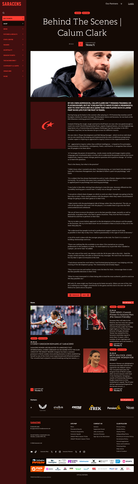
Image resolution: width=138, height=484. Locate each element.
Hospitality (7, 50)
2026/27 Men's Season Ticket (79, 436)
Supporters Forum (99, 429)
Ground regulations (123, 441)
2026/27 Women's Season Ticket (80, 439)
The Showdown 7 (9, 60)
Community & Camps (11, 66)
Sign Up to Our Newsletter (102, 436)
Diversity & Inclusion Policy (125, 436)
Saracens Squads (76, 434)
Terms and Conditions (123, 444)
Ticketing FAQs (121, 446)
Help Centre (120, 449)
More (5, 76)
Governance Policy (122, 439)
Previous (75, 295)
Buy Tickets (7, 18)
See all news (127, 302)
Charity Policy (121, 431)
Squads (6, 45)
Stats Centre (8, 39)
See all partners (125, 400)
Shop (5, 24)
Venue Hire (7, 71)
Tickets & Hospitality (77, 431)
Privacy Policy (121, 427)
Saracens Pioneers (99, 434)
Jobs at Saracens (99, 431)
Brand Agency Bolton (45, 477)
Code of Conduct (122, 451)
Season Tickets (9, 55)
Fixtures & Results (10, 34)
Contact (96, 427)
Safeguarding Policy (123, 434)
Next (84, 295)
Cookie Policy (121, 429)
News (5, 29)
